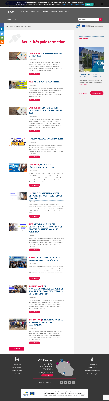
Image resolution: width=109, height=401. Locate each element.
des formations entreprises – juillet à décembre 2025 (46, 110)
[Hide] (0, 45)
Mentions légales (92, 364)
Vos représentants (17, 367)
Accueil (11, 26)
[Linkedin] (2, 29)
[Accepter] (107, 3)
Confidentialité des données (92, 370)
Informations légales (92, 374)
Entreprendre (24, 11)
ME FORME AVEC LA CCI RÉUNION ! (46, 139)
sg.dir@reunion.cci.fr (46, 373)
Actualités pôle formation (23, 26)
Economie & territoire (10, 11)
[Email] (2, 38)
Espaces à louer (11, 19)
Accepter (89, 4)
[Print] (2, 42)
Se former (45, 11)
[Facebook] (2, 25)
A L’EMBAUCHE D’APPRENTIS (44, 82)
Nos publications (92, 367)
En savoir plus (34, 73)
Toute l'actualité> (97, 93)
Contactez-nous (17, 370)
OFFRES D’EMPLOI (64, 11)
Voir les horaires (47, 375)
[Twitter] (2, 33)
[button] (79, 93)
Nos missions (17, 364)
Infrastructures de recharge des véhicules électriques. (46, 322)
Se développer (35, 11)
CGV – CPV (17, 374)
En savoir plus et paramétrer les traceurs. (72, 4)
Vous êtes (54, 11)
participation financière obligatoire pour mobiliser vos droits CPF (45, 195)
